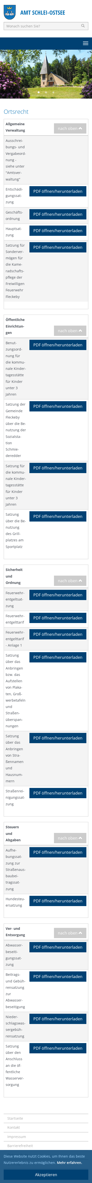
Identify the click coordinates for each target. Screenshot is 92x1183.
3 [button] (53, 92)
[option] (46, 74)
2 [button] (46, 92)
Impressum (16, 1136)
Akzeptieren (46, 1174)
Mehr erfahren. (69, 1162)
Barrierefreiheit (20, 1145)
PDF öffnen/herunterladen (57, 191)
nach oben (68, 128)
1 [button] (38, 92)
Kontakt (13, 1127)
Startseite (15, 1118)
